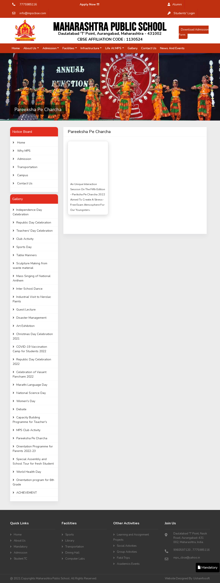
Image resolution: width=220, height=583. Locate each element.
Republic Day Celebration (33, 222)
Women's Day (25, 401)
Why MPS (23, 151)
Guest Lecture (26, 310)
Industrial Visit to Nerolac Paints (32, 299)
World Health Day (28, 472)
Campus (22, 175)
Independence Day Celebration (27, 212)
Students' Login (184, 13)
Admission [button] (50, 48)
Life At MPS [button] (113, 48)
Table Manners (26, 255)
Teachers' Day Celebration (34, 231)
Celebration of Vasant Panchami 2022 (29, 374)
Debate (21, 409)
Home (16, 48)
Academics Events (128, 564)
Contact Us (148, 48)
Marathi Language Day (31, 385)
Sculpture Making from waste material (30, 265)
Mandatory (21, 547)
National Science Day (31, 393)
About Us (20, 541)
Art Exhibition (25, 326)
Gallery (133, 48)
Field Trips (123, 558)
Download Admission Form (194, 32)
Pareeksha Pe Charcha (31, 438)
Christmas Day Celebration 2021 (33, 336)
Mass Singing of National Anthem (31, 278)
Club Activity (25, 239)
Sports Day (24, 247)
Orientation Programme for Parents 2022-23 (33, 448)
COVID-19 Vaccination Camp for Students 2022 (30, 349)
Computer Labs (75, 559)
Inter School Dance (29, 289)
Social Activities (127, 546)
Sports (69, 535)
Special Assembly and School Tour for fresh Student (33, 461)
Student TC (20, 559)
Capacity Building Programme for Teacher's (30, 419)
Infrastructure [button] (90, 48)
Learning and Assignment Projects (131, 537)
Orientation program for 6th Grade (33, 482)
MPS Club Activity (28, 430)
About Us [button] (29, 48)
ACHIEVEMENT (26, 493)
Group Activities (127, 552)
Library (69, 541)
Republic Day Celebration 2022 (32, 361)
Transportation (26, 167)
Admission (23, 159)
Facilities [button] (68, 48)
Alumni (177, 4)
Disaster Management (31, 318)
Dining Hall (72, 553)
